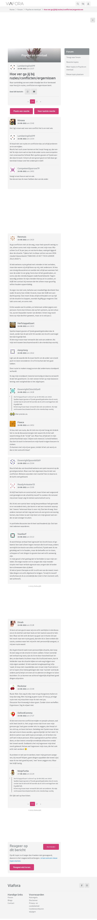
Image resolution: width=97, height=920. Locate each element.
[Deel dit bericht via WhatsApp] (28, 92)
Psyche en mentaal (33, 9)
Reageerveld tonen (21, 867)
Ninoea (21, 120)
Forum (20, 9)
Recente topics (72, 62)
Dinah (20, 622)
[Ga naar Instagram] (87, 885)
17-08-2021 (22, 774)
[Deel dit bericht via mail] (34, 92)
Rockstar (22, 686)
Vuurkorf (22, 534)
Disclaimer (33, 900)
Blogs (10, 900)
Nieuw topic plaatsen (75, 74)
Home (12, 9)
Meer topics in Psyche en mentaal (76, 68)
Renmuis (22, 236)
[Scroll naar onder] (92, 20)
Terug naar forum (73, 57)
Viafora (14, 885)
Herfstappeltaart (26, 323)
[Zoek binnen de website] (77, 3)
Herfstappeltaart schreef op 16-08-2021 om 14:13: (33, 397)
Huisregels (33, 897)
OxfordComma (25, 713)
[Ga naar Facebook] (81, 885)
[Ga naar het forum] (83, 3)
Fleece (21, 422)
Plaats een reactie (21, 111)
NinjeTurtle (23, 771)
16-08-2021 (22, 68)
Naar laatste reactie (46, 111)
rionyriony (23, 350)
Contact (11, 903)
